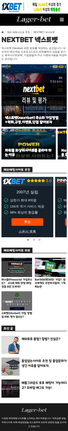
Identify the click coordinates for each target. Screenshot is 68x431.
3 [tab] (39, 240)
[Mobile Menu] (62, 19)
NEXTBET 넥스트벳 (44, 32)
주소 (27, 222)
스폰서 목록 (27, 231)
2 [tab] (34, 240)
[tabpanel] (27, 207)
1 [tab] (28, 240)
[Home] (2, 32)
